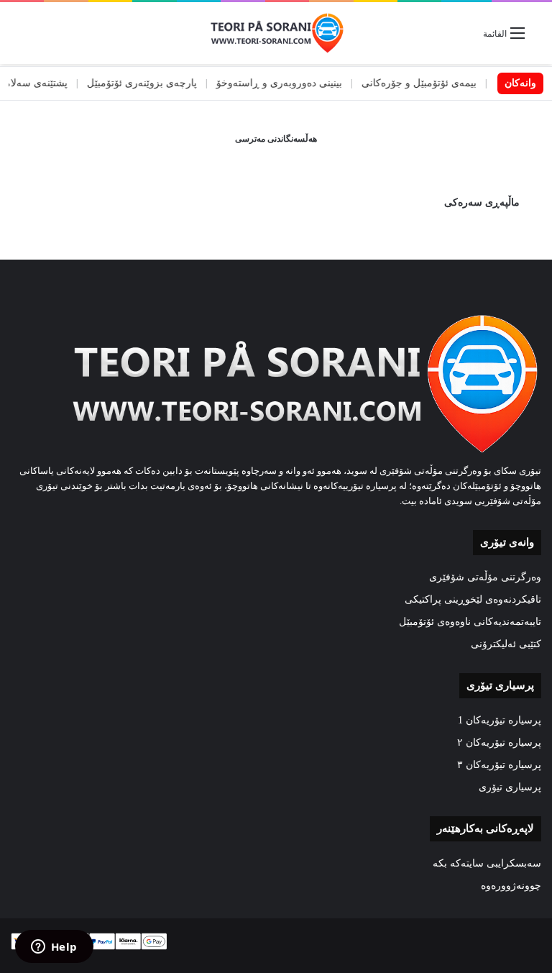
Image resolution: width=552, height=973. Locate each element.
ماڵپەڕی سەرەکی (482, 202)
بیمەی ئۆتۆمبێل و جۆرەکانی (436, 83)
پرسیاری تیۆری (510, 787)
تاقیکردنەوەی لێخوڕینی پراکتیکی (473, 599)
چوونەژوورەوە (511, 885)
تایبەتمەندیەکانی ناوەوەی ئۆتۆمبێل (470, 621)
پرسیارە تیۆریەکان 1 (499, 720)
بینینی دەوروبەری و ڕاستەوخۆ (296, 83)
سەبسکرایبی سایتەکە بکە (487, 863)
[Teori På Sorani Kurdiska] (276, 33)
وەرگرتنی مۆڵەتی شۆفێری (485, 577)
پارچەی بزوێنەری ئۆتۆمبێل (159, 83)
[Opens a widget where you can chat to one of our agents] (53, 948)
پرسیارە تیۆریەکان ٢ (499, 742)
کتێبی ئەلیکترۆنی (506, 644)
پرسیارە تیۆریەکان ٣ (499, 764)
